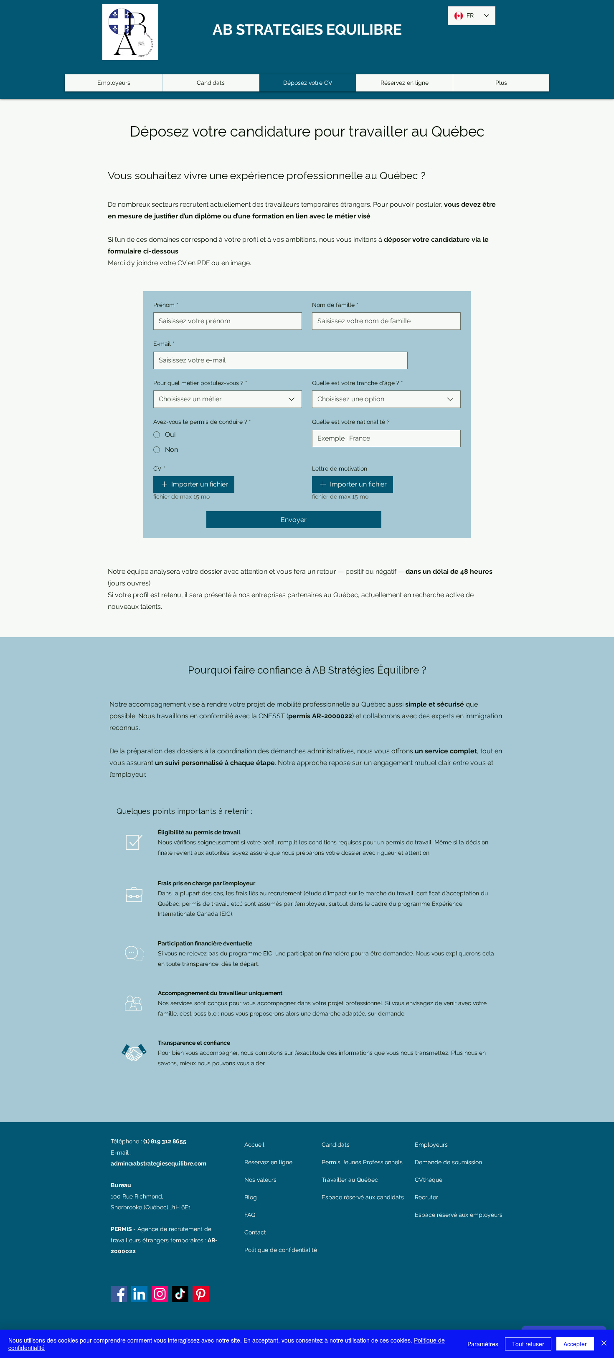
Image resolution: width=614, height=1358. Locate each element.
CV (159, 468)
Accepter (575, 1344)
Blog (250, 1197)
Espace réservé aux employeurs (458, 1214)
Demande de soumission (448, 1162)
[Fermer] (604, 1343)
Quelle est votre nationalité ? (351, 421)
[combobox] (227, 399)
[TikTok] (180, 1294)
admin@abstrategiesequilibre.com (158, 1163)
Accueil (254, 1144)
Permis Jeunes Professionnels (362, 1162)
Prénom (165, 304)
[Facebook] (119, 1294)
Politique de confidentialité (278, 1250)
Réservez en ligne (268, 1162)
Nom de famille (335, 304)
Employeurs (431, 1144)
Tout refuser (528, 1344)
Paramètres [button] (482, 1344)
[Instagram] (160, 1294)
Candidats (336, 1144)
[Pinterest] (201, 1294)
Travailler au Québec (350, 1179)
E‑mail (164, 343)
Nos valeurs (260, 1179)
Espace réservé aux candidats (362, 1197)
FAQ (249, 1214)
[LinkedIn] (139, 1294)
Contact (255, 1232)
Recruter (426, 1197)
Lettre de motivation (339, 468)
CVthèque (428, 1179)
